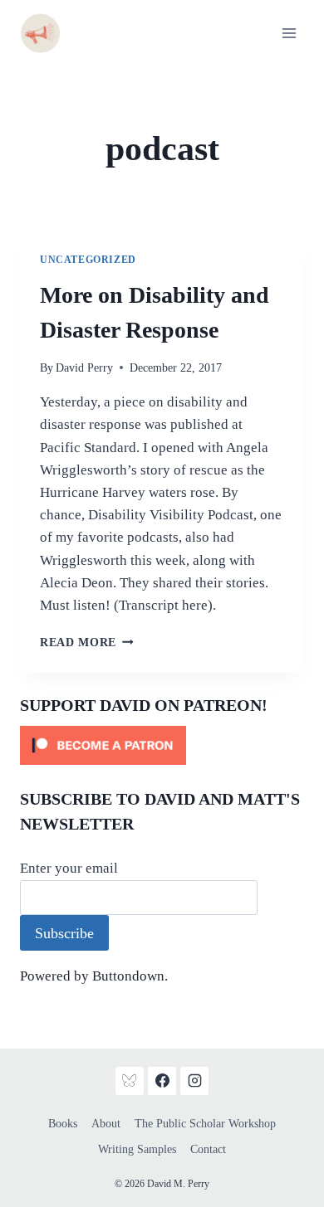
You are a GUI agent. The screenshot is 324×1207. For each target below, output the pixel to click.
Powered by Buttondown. (94, 976)
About (105, 1123)
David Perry (84, 368)
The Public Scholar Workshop (205, 1123)
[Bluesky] (129, 1081)
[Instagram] (194, 1081)
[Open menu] (288, 33)
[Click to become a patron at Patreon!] (162, 745)
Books (62, 1123)
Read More (87, 642)
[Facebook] (162, 1081)
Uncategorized (88, 259)
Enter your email (69, 868)
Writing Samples (137, 1149)
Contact (208, 1149)
